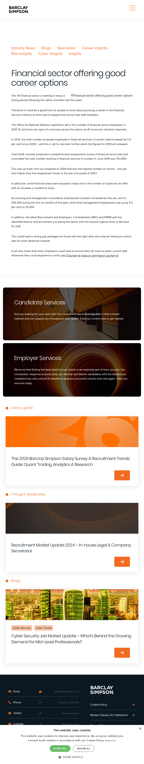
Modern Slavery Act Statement (109, 715)
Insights (75, 53)
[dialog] (72, 744)
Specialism (66, 48)
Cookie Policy (98, 705)
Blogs (46, 48)
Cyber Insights (50, 53)
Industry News (23, 48)
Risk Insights (21, 53)
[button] (72, 757)
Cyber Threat (44, 628)
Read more (110, 740)
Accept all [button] (60, 748)
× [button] (140, 728)
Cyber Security (22, 628)
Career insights (94, 48)
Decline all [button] (83, 748)
